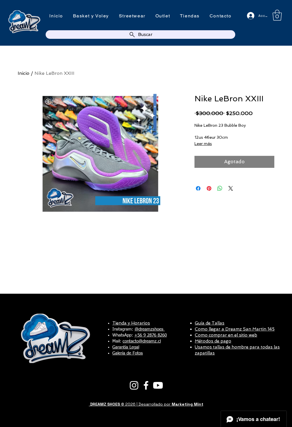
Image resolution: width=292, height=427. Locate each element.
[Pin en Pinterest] (209, 188)
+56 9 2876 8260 (150, 335)
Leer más (203, 143)
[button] (277, 15)
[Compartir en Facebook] (198, 188)
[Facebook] (146, 385)
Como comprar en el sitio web (226, 335)
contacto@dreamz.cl (142, 341)
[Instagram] (134, 385)
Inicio (23, 73)
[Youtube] (158, 385)
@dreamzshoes (150, 329)
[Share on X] (230, 188)
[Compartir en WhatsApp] (219, 188)
